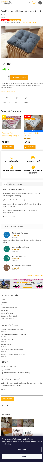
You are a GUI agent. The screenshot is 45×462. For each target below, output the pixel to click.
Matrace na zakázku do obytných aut (13, 355)
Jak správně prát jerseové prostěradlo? (14, 334)
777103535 (7, 370)
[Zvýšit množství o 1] (9, 76)
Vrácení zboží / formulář (9, 308)
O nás (3, 299)
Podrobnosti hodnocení (29, 22)
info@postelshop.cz (11, 366)
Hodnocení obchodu (7, 319)
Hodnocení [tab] (11, 184)
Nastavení (22, 449)
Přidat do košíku (20, 78)
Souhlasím (21, 456)
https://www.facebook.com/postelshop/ (17, 373)
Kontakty (4, 302)
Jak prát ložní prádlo (7, 340)
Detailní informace (7, 92)
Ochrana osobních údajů (9, 316)
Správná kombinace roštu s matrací (12, 329)
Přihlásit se (7, 399)
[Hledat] (28, 3)
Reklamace (4, 310)
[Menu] (40, 3)
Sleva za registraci (7, 345)
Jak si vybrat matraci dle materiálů (12, 350)
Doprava (4, 305)
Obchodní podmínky (7, 313)
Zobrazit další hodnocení (35, 275)
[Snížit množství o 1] (9, 79)
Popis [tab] (5, 184)
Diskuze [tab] (19, 184)
